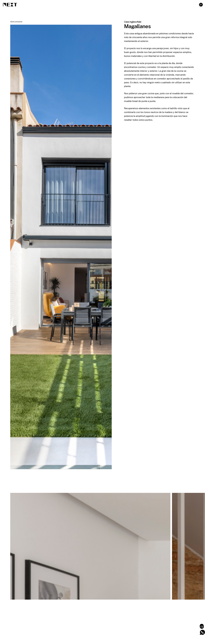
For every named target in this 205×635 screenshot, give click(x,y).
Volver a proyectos (16, 21)
